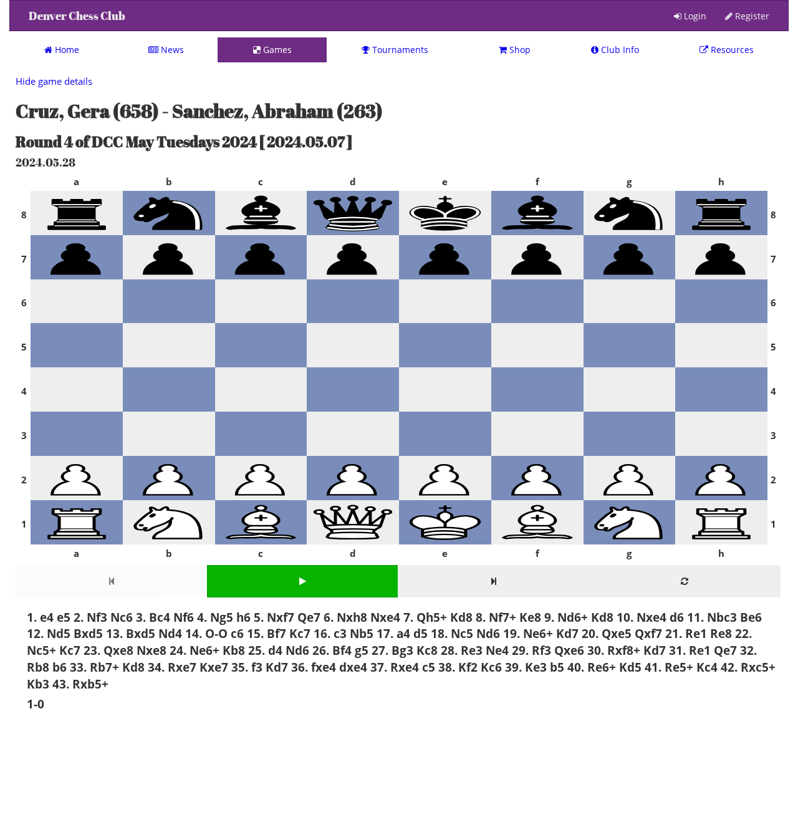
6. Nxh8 (345, 617)
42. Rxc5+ (748, 667)
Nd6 (488, 633)
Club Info (618, 50)
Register (751, 16)
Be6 (751, 617)
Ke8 (530, 617)
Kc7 (299, 633)
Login (693, 16)
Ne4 (497, 650)
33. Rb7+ (94, 667)
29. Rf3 (531, 650)
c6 (237, 633)
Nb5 (361, 633)
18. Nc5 (452, 633)
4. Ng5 (215, 617)
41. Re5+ (669, 667)
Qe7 (308, 617)
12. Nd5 (48, 633)
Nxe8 (151, 650)
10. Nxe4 (641, 617)
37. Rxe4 (394, 667)
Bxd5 (88, 633)
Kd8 (461, 617)
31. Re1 (690, 650)
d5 (420, 633)
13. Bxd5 (130, 633)
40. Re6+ (591, 667)
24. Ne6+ (194, 650)
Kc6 (491, 667)
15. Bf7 (266, 633)
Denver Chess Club (77, 16)
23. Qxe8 (108, 650)
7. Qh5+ (425, 617)
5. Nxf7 (274, 617)
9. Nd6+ (566, 617)
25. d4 (265, 650)
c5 (428, 667)
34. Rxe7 (172, 667)
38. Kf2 (458, 667)
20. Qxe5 (607, 633)
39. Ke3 (526, 667)
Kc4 (707, 667)
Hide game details (54, 81)
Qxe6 (569, 650)
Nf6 (183, 617)
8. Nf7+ (496, 617)
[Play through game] (303, 581)
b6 (59, 667)
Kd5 (630, 667)
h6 (243, 617)
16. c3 (330, 633)
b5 (557, 667)
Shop (519, 50)
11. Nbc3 (712, 617)
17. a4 (393, 633)
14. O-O (206, 633)
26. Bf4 (332, 650)
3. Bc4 (153, 617)
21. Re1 (686, 633)
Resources (731, 50)
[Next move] (494, 581)
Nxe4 (385, 617)
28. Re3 (462, 650)
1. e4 (40, 617)
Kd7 (567, 633)
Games (276, 50)
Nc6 (121, 617)
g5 (361, 650)
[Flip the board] (685, 581)
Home (65, 50)
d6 (677, 617)
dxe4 (353, 667)
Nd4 (170, 633)
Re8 (721, 633)
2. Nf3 (90, 617)
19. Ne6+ (528, 633)
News (171, 50)
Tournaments (399, 50)
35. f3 (246, 667)
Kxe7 (214, 667)
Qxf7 (648, 633)
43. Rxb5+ (80, 684)
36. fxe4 (313, 667)
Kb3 (38, 684)
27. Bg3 (392, 650)
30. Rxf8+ (613, 650)
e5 (63, 617)
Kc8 (427, 650)
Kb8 (234, 650)
